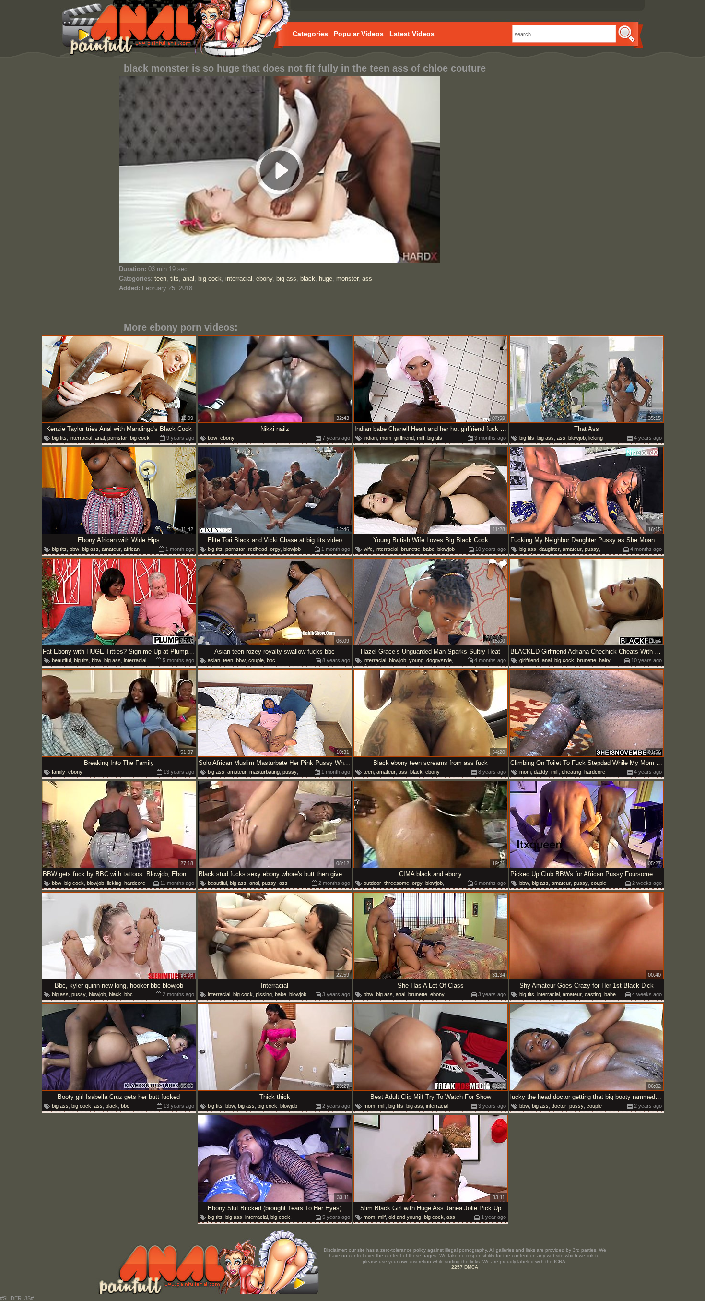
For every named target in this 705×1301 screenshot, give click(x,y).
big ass (286, 278)
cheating (571, 772)
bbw (212, 438)
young (416, 660)
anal (188, 278)
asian (214, 660)
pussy (592, 549)
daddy (541, 772)
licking (595, 438)
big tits (59, 438)
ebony (264, 278)
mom (385, 438)
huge (325, 278)
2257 (457, 1267)
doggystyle (439, 660)
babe (429, 549)
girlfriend (404, 438)
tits (174, 278)
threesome (396, 883)
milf (420, 438)
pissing (264, 994)
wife (368, 549)
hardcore (594, 772)
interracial (238, 278)
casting (593, 994)
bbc (271, 660)
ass (367, 278)
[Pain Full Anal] (166, 29)
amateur (111, 549)
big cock (210, 278)
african (132, 549)
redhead (257, 549)
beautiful (61, 660)
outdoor (372, 883)
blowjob (577, 438)
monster (347, 278)
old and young (404, 1217)
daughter (549, 549)
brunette (410, 549)
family (58, 772)
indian (370, 438)
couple (256, 660)
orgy (275, 549)
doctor (559, 1106)
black (307, 278)
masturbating (264, 772)
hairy (605, 660)
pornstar (117, 438)
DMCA (471, 1267)
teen (160, 278)
